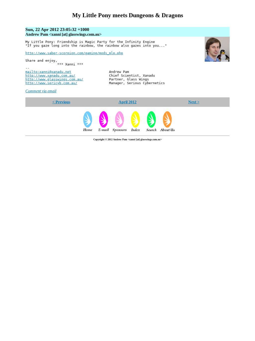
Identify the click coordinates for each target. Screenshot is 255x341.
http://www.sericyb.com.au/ (51, 83)
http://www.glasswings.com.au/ (54, 79)
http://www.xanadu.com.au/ (50, 75)
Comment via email (40, 91)
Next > (193, 102)
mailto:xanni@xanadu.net (48, 72)
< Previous (61, 102)
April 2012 (127, 102)
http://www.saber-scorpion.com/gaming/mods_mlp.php (74, 53)
